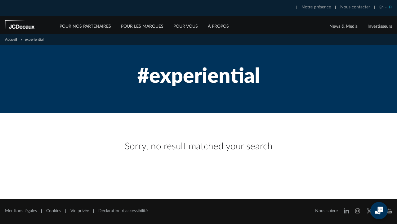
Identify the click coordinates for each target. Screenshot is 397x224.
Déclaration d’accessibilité (123, 211)
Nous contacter (355, 7)
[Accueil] (28, 25)
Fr (390, 7)
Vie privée (79, 211)
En (381, 7)
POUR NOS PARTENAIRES (85, 26)
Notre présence (316, 7)
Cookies (53, 211)
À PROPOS (218, 26)
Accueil (11, 39)
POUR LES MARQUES (142, 26)
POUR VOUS (185, 26)
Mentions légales (21, 211)
